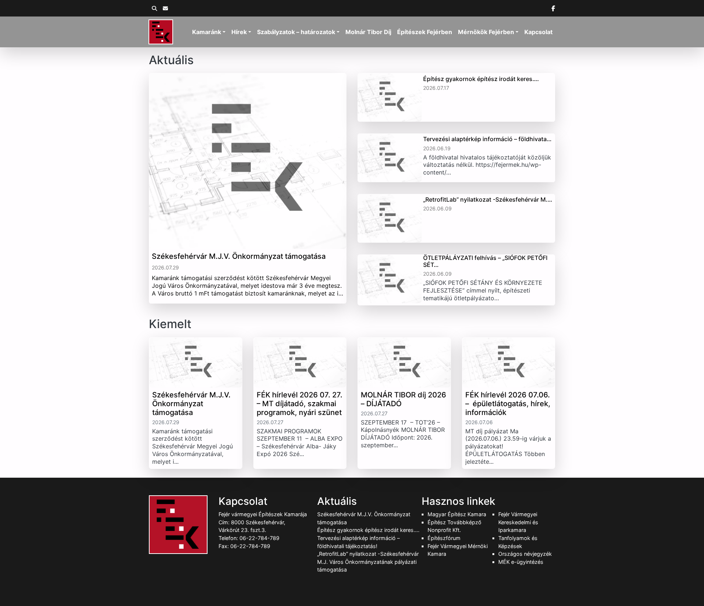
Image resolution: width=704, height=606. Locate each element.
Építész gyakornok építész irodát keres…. (368, 530)
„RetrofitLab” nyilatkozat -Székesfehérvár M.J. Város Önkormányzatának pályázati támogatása (368, 562)
